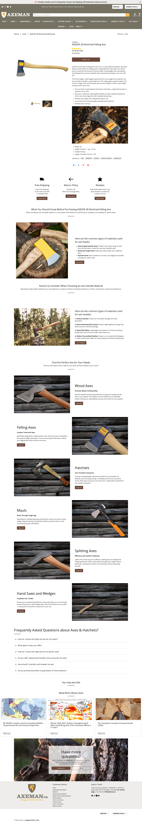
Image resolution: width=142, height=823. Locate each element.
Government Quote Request (62, 796)
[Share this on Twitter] (74, 165)
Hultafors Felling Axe (106, 158)
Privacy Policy (57, 802)
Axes (24, 34)
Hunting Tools (117, 158)
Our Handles (80, 343)
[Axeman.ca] (15, 15)
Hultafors (75, 42)
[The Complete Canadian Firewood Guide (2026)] (118, 709)
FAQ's (54, 788)
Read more (7, 733)
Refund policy (57, 806)
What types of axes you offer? (30, 645)
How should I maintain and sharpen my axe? (36, 664)
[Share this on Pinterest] (83, 165)
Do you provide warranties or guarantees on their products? (42, 670)
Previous (120, 34)
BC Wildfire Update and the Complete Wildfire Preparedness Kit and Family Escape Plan (23, 724)
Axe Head (79, 262)
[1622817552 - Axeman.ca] (42, 69)
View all (79, 403)
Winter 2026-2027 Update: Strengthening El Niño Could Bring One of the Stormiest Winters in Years (71, 725)
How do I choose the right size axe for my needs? (38, 639)
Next (126, 34)
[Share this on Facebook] (78, 165)
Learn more (42, 198)
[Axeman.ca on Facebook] (5, 7)
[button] (76, 48)
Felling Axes (89, 158)
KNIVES (37, 21)
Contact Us (61, 768)
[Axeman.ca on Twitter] (10, 7)
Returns (55, 792)
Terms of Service (58, 800)
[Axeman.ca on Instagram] (8, 7)
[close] (140, 2)
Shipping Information (59, 790)
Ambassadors (57, 798)
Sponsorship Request (59, 794)
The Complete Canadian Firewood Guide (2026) (115, 724)
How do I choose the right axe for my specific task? (38, 652)
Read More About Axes (71, 692)
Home (16, 34)
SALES (71, 26)
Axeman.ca (21, 820)
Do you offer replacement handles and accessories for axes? (42, 658)
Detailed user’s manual (82, 104)
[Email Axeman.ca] (2, 7)
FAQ (81, 768)
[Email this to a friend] (88, 165)
